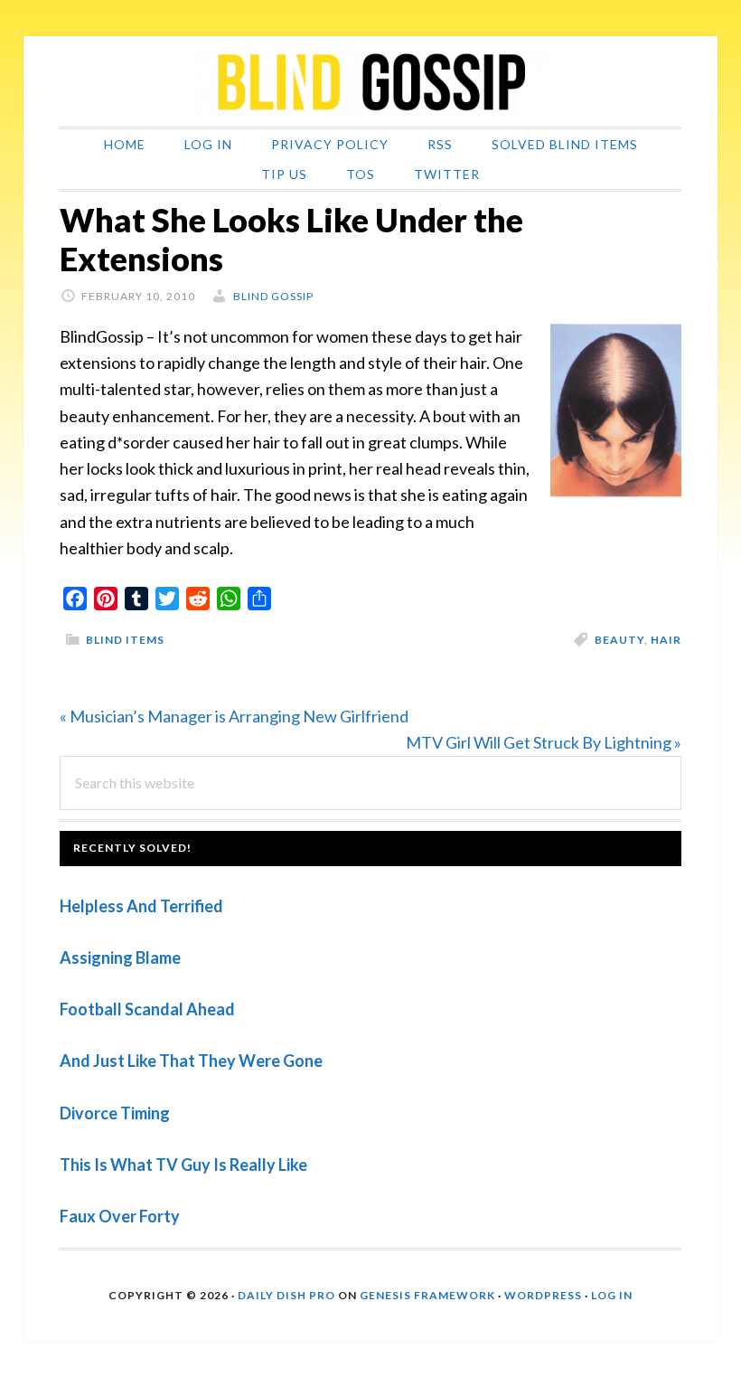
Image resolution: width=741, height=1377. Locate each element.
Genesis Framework (427, 1295)
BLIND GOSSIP (370, 81)
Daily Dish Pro (286, 1295)
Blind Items (125, 639)
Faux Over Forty (120, 1216)
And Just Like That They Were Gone (191, 1060)
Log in (612, 1295)
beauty (619, 639)
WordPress (543, 1295)
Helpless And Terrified (141, 906)
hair (666, 639)
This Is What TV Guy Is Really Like (183, 1164)
